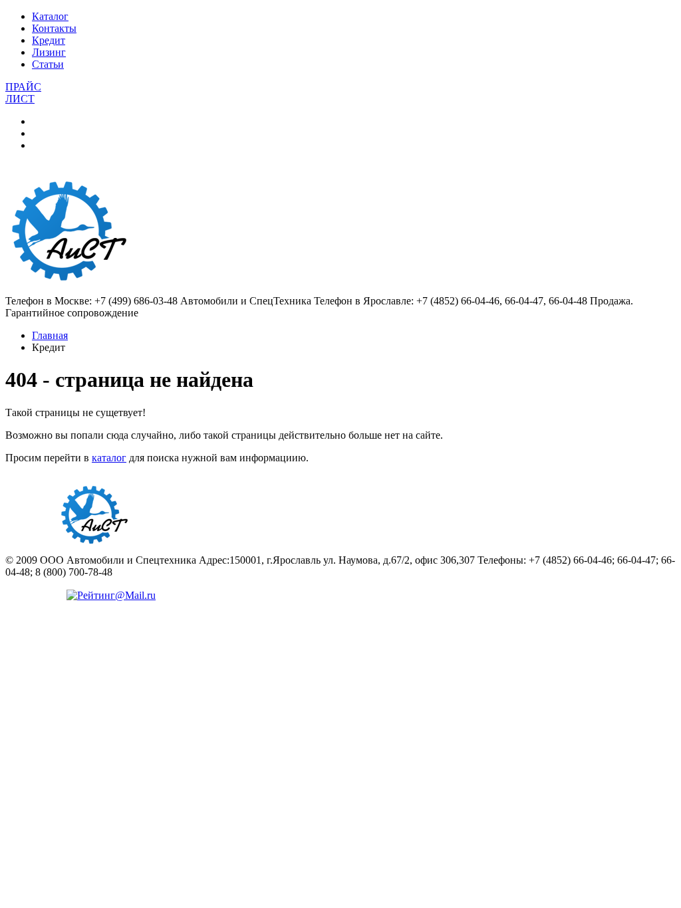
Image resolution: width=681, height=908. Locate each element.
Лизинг (49, 52)
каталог (109, 457)
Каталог (50, 16)
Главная (50, 335)
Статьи (48, 64)
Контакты (54, 28)
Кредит (48, 40)
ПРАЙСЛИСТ (23, 92)
